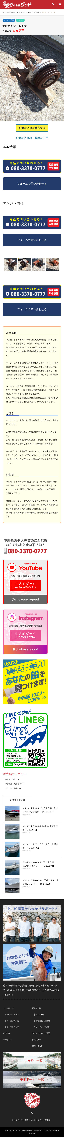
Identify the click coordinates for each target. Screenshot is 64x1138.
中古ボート (9, 779)
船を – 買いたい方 (11, 1021)
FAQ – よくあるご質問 (41, 1033)
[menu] (59, 4)
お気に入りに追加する (32, 127)
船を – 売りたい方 (11, 1027)
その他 (20, 20)
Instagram (7, 1040)
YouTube (6, 1033)
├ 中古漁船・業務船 (41, 1021)
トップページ (8, 1008)
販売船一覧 (36, 1008)
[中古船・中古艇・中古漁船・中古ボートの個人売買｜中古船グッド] (17, 4)
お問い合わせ (37, 1046)
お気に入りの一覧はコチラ (32, 137)
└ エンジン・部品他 (41, 1027)
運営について (30, 1120)
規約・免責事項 (44, 1120)
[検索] (52, 4)
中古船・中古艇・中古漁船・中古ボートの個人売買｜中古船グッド (29, 1130)
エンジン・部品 (9, 20)
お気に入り (36, 1040)
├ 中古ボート (38, 1015)
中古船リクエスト (11, 1015)
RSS (32, 1113)
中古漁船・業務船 (12, 784)
